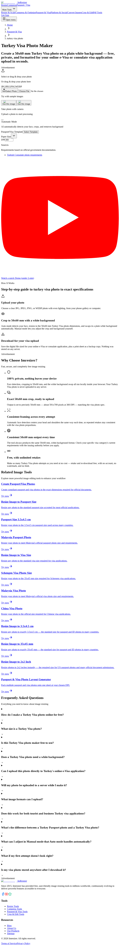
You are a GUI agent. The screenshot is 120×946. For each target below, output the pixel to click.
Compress (12, 5)
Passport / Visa (23, 5)
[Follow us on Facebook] (3, 895)
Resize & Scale (8, 12)
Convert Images (74, 12)
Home (10, 25)
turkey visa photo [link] (15, 38)
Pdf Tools (97, 12)
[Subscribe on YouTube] (6, 895)
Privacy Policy (23, 943)
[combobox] (14, 135)
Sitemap (10, 933)
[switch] (2, 119)
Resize (4, 5)
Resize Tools (13, 906)
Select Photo (11, 91)
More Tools (7, 10)
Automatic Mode (9, 121)
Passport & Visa (43, 12)
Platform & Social (59, 12)
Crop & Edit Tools (15, 914)
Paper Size (6, 136)
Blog (9, 925)
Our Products (13, 931)
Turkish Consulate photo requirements (24, 155)
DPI (3, 139)
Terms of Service (9, 943)
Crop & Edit (87, 12)
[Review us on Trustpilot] (10, 895)
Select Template (31, 132)
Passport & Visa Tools (17, 911)
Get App (5, 15)
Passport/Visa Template (12, 132)
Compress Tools (14, 909)
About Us (11, 928)
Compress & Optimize (25, 12)
